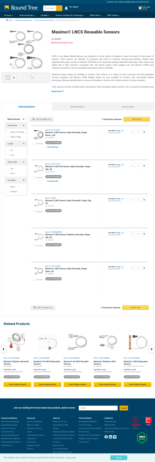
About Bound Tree (60, 421)
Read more (57, 91)
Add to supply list (43, 119)
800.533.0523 (144, 2)
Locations (56, 442)
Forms (29, 432)
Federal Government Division (64, 435)
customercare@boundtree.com (128, 2)
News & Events (58, 445)
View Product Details (17, 384)
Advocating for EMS (60, 425)
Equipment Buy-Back (9, 425)
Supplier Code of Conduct (88, 439)
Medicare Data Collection (10, 439)
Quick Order (31, 442)
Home (10, 20)
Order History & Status (35, 435)
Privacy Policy (84, 432)
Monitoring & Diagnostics (23, 20)
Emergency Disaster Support (64, 432)
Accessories (128, 106)
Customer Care (110, 421)
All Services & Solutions (10, 421)
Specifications (77, 106)
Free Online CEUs (7, 432)
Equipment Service (8, 428)
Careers (56, 428)
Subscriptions (6, 445)
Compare (39, 143)
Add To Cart (136, 119)
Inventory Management (10, 435)
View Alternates (52, 147)
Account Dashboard (34, 421)
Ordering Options (26, 106)
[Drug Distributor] (135, 423)
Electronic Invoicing (34, 428)
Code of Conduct (85, 425)
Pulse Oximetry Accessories (44, 20)
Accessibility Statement (88, 421)
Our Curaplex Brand (60, 449)
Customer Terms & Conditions (90, 428)
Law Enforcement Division (63, 439)
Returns (30, 449)
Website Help (109, 432)
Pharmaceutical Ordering (10, 442)
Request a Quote (33, 445)
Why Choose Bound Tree (62, 452)
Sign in (75, 7)
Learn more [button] (71, 458)
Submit (124, 408)
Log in (118, 130)
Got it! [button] (118, 458)
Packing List (31, 439)
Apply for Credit (33, 425)
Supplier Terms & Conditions (89, 435)
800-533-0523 (110, 425)
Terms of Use (84, 442)
